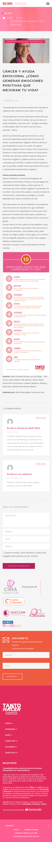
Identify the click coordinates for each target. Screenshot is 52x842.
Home (10, 18)
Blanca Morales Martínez (23, 428)
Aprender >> (11, 729)
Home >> (9, 723)
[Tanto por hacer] (15, 3)
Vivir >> (8, 735)
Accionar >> (11, 747)
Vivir (19, 18)
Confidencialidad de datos (26, 836)
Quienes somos (31, 830)
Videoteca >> (11, 753)
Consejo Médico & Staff (26, 833)
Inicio (16, 830)
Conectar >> (11, 741)
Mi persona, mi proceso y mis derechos (26, 23)
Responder (41, 417)
